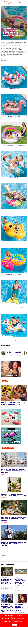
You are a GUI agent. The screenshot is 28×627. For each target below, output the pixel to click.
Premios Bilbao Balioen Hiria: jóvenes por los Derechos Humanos (20, 607)
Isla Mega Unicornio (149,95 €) (14, 88)
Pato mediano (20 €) (14, 242)
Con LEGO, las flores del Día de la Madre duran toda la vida (13, 403)
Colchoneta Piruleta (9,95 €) (14, 209)
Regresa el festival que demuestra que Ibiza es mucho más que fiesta (20, 580)
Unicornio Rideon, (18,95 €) (14, 340)
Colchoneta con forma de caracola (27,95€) (14, 274)
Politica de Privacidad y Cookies (19, 623)
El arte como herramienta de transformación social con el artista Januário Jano (7, 608)
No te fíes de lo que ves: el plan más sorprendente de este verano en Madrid (13, 471)
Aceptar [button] (14, 625)
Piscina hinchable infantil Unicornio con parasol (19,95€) (14, 145)
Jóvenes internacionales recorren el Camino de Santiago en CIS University (6, 581)
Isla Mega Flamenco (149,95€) (14, 116)
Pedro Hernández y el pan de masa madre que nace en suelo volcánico (13, 543)
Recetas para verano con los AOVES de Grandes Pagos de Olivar (13, 495)
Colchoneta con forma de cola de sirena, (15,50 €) (14, 307)
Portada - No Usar (5, 345)
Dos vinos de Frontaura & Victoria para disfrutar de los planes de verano (13, 519)
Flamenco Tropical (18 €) (14, 177)
